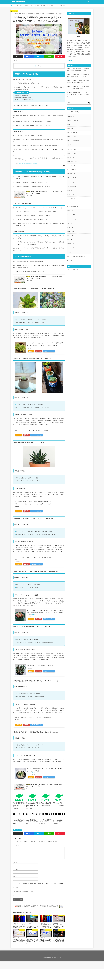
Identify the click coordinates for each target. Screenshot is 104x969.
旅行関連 (71, 116)
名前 (15, 862)
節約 (70, 128)
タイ (70, 223)
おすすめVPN (71, 169)
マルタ (70, 252)
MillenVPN (72, 190)
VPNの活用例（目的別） (74, 112)
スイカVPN (71, 194)
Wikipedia (69, 60)
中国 (70, 210)
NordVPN (71, 173)
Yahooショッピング (49, 351)
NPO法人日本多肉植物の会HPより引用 (27, 163)
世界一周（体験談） (73, 206)
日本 (70, 239)
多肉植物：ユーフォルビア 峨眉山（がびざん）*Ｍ (40, 665)
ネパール (71, 231)
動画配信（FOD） (73, 120)
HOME (13, 5)
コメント (16, 845)
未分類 (70, 260)
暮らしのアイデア (26, 5)
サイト (15, 876)
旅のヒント (72, 136)
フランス (71, 243)
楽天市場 (38, 351)
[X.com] (88, 1)
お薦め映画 (71, 198)
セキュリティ (72, 124)
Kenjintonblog (18, 2)
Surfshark (71, 182)
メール (15, 869)
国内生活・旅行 (19, 5)
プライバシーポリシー (72, 269)
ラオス (70, 227)
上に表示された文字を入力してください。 (24, 891)
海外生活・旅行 (72, 149)
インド (70, 235)
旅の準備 (71, 145)
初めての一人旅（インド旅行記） (76, 256)
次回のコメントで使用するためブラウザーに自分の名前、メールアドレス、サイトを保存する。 (39, 883)
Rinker (33, 346)
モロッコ (71, 248)
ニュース (70, 202)
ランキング (71, 165)
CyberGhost (72, 186)
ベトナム (71, 214)
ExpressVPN (72, 177)
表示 (42, 65)
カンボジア (72, 219)
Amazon (31, 351)
